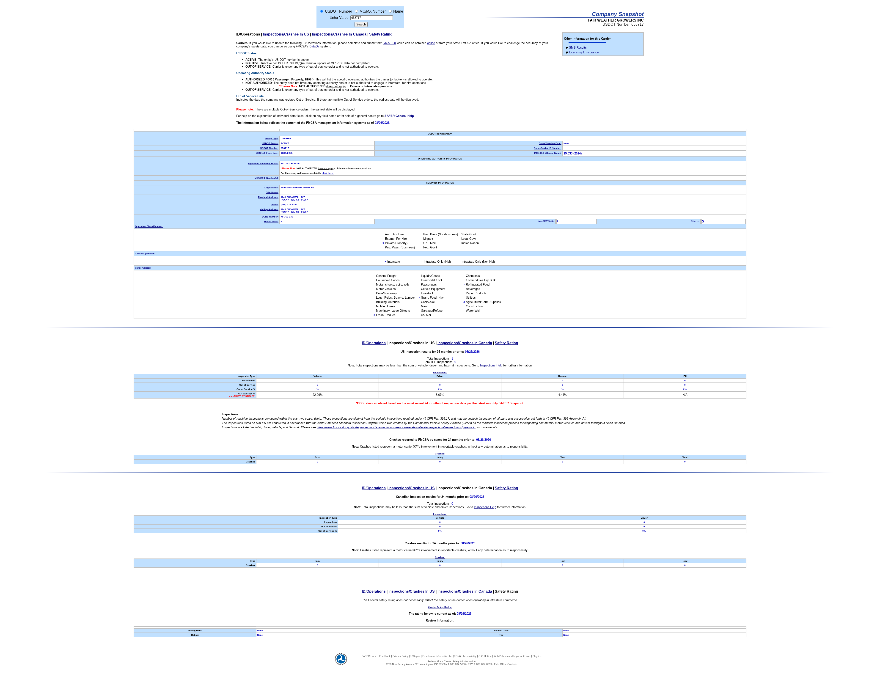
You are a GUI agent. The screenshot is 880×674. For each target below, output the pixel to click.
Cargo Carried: (143, 268)
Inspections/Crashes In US (286, 34)
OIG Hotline (485, 656)
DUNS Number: (270, 216)
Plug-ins (537, 656)
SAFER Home (369, 656)
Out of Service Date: (550, 143)
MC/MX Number (373, 11)
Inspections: (440, 372)
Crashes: (440, 453)
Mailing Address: (269, 209)
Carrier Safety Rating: (440, 607)
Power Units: (271, 221)
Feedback (384, 656)
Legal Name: (271, 187)
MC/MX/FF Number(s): (266, 178)
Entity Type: (271, 138)
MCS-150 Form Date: (267, 153)
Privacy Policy (400, 656)
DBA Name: (272, 192)
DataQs (314, 46)
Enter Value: (339, 17)
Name (398, 11)
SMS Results (578, 47)
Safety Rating (381, 34)
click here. (328, 173)
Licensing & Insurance (584, 52)
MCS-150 (389, 43)
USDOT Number (338, 11)
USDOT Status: (270, 143)
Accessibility (469, 656)
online (431, 43)
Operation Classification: (149, 226)
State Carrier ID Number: (547, 148)
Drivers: (695, 221)
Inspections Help (491, 365)
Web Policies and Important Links (512, 656)
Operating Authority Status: (263, 163)
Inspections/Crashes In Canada (339, 34)
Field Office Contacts (505, 664)
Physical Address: (268, 197)
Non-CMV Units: (546, 221)
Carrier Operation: (145, 253)
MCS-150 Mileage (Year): (547, 153)
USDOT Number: (269, 148)
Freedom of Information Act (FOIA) (441, 656)
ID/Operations (374, 343)
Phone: (274, 204)
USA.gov (415, 656)
